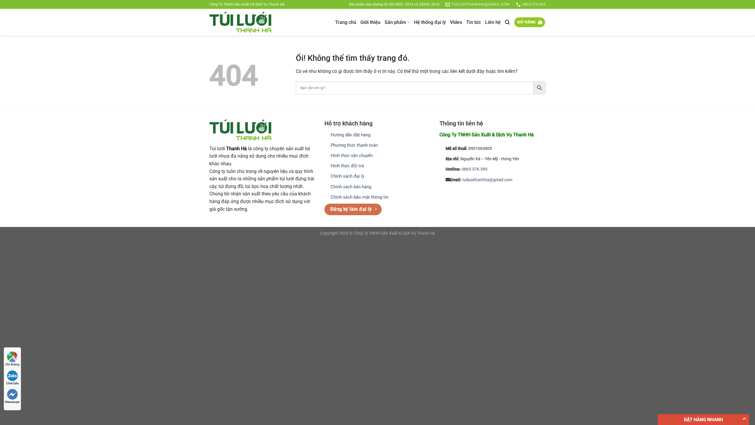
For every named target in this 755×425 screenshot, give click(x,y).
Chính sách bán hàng (351, 186)
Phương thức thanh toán (354, 145)
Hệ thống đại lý (430, 22)
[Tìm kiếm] (507, 22)
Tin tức (473, 22)
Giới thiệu (370, 22)
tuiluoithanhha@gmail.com (487, 179)
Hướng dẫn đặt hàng (350, 135)
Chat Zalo (12, 383)
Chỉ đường (12, 364)
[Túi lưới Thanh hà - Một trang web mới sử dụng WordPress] (240, 22)
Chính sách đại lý (347, 176)
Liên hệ (493, 22)
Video (456, 22)
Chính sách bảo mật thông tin (359, 197)
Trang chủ (345, 22)
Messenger (12, 401)
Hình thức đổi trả (347, 166)
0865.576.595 (475, 169)
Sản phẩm (395, 22)
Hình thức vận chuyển (352, 155)
